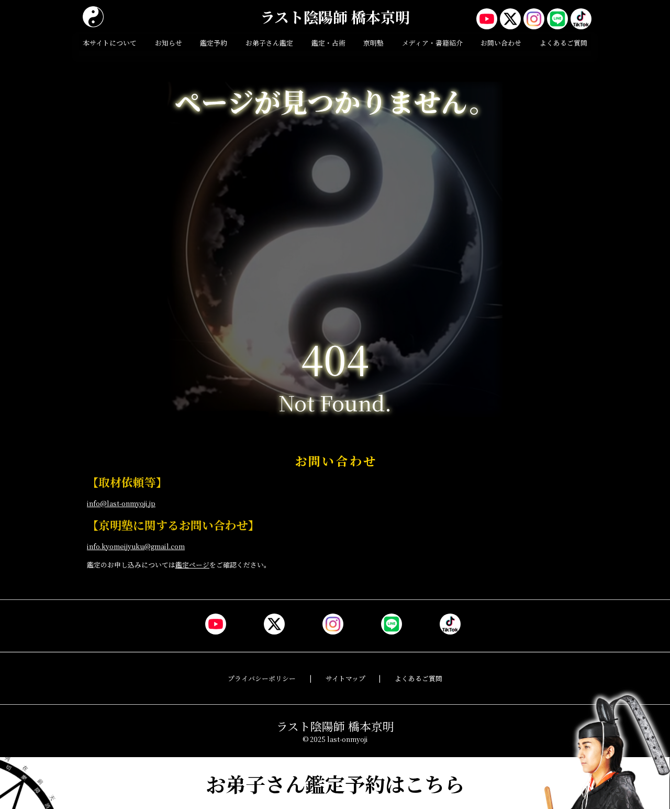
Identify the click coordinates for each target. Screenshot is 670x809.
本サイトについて (110, 43)
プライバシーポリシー (262, 678)
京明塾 (373, 43)
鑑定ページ (192, 565)
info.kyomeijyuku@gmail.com (136, 546)
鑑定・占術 (328, 43)
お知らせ (168, 43)
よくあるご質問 (563, 43)
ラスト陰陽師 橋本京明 (335, 16)
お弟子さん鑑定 (269, 43)
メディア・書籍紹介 (432, 43)
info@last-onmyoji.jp (121, 503)
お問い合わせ (501, 43)
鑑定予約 (213, 43)
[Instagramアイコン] (533, 18)
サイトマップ (345, 678)
